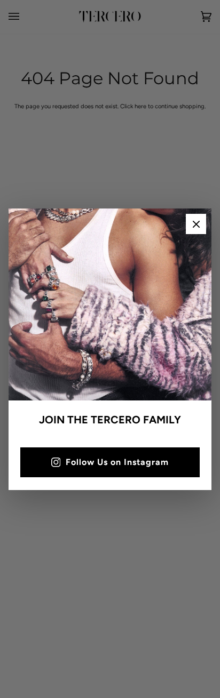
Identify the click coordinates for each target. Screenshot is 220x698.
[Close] (196, 224)
